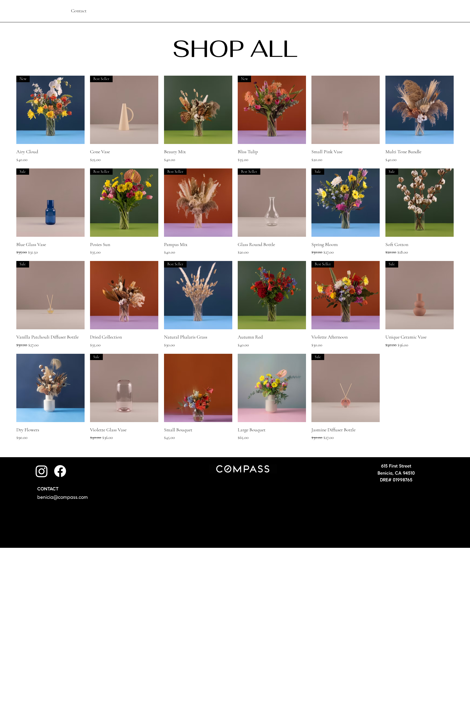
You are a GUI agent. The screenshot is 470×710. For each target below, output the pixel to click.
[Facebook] (60, 471)
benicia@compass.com (62, 497)
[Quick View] (198, 110)
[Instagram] (42, 471)
